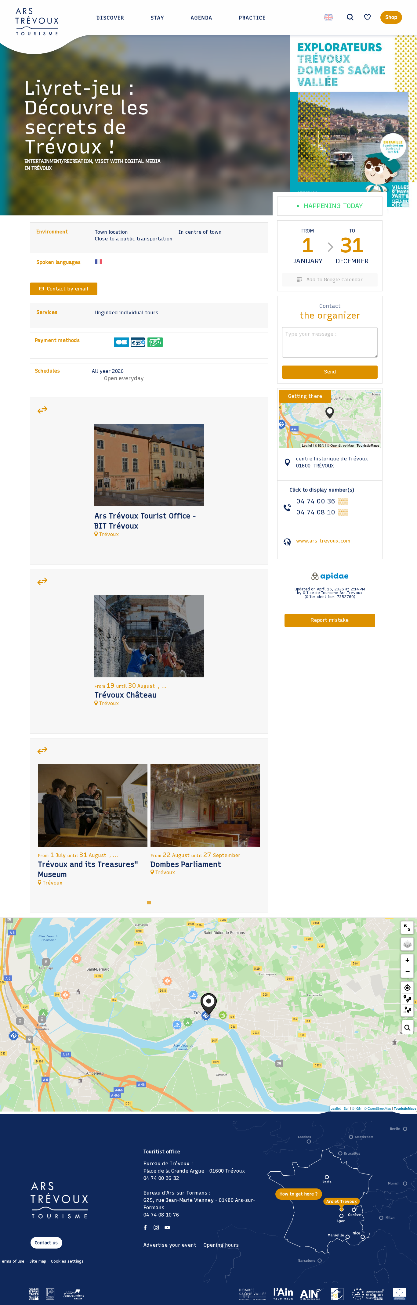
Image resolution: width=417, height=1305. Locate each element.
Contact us (46, 1243)
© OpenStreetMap (377, 1108)
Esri (346, 1108)
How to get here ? (299, 1194)
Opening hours (221, 1245)
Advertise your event (169, 1245)
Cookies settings (67, 1261)
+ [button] (407, 960)
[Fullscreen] (407, 927)
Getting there (305, 396)
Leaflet (336, 1108)
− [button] (407, 971)
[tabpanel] (149, 483)
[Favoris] (368, 17)
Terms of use (12, 1261)
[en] (329, 17)
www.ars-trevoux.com (323, 541)
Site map (38, 1261)
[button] (350, 17)
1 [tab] (149, 902)
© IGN (356, 1108)
